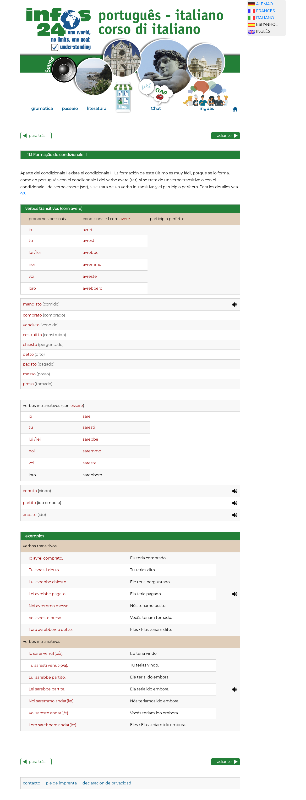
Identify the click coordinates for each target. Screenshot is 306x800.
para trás (37, 135)
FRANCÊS (265, 11)
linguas (206, 108)
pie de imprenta (61, 783)
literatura (96, 108)
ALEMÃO (264, 4)
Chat (156, 108)
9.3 (23, 194)
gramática (42, 108)
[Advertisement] (270, 114)
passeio (70, 108)
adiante (224, 135)
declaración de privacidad (106, 783)
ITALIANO (265, 18)
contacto (31, 783)
